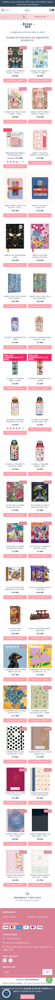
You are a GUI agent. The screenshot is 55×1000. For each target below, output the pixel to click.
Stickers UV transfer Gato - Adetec (40, 380)
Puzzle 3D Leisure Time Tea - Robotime (40, 588)
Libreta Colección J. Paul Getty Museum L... (39, 297)
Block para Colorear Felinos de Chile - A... (15, 506)
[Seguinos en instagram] (5, 960)
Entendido (27, 997)
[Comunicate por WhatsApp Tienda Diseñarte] (49, 980)
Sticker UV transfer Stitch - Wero (15, 338)
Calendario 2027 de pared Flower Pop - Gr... (40, 671)
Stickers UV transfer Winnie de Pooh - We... (15, 421)
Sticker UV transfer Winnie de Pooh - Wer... (40, 338)
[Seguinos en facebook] (11, 960)
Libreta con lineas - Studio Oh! (40, 207)
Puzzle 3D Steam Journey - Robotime (40, 630)
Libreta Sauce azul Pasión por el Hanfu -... (15, 297)
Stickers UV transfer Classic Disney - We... (39, 421)
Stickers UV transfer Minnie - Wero (39, 465)
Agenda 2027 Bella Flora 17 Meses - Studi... (15, 113)
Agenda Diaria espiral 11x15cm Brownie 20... (40, 794)
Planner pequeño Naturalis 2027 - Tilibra (40, 712)
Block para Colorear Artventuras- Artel (15, 547)
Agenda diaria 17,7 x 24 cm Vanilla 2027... (40, 753)
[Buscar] (23, 17)
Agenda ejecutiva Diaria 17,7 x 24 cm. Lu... (15, 794)
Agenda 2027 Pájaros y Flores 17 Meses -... (39, 72)
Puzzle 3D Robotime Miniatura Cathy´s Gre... (15, 588)
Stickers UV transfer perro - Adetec (15, 380)
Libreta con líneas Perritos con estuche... (40, 154)
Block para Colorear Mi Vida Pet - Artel (40, 547)
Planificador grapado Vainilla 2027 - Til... (15, 876)
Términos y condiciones (38, 917)
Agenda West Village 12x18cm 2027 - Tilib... (15, 753)
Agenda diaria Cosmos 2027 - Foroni (15, 835)
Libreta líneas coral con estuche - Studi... (15, 207)
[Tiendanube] (27, 980)
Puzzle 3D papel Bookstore (15, 630)
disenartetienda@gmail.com (18, 942)
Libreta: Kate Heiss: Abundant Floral (40, 256)
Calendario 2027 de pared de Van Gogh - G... (15, 712)
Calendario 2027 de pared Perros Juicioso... (15, 671)
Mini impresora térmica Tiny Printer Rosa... (15, 154)
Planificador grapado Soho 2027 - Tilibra (40, 876)
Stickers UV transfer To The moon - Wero (15, 465)
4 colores (40, 747)
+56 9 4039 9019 (13, 938)
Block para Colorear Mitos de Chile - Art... (40, 506)
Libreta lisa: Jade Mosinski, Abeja (15, 256)
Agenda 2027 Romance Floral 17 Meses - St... (15, 72)
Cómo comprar (9, 917)
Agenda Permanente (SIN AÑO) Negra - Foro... (40, 835)
